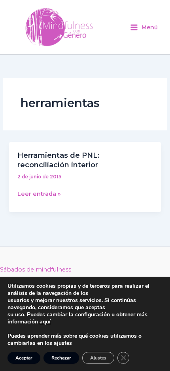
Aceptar (23, 358)
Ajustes (98, 358)
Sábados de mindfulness (35, 269)
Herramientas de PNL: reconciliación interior (58, 160)
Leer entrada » (39, 193)
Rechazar (61, 358)
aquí (45, 321)
